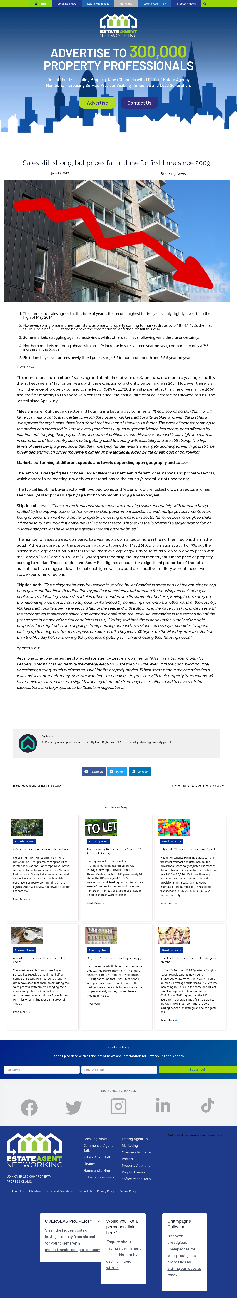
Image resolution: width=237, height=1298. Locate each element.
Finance (90, 1164)
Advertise (97, 103)
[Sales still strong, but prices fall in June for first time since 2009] (117, 241)
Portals (127, 1159)
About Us (18, 1191)
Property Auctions (136, 1165)
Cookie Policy (128, 1191)
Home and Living (97, 1170)
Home (42, 3)
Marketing (126, 3)
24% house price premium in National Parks (41, 849)
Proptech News (186, 3)
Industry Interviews (99, 1177)
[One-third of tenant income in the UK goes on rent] (174, 936)
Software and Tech (136, 1179)
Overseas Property (136, 1152)
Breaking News (66, 3)
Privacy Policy (106, 1191)
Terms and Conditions (59, 1191)
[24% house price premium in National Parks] (27, 827)
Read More (21, 899)
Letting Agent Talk (154, 3)
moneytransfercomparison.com (72, 1249)
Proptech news (133, 1172)
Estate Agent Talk (98, 3)
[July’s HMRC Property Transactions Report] (174, 827)
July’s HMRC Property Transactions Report (187, 849)
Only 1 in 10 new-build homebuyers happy (114, 958)
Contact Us (139, 103)
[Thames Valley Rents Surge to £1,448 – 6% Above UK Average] (101, 827)
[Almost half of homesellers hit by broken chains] (27, 936)
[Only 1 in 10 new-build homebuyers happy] (101, 936)
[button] (198, 1069)
